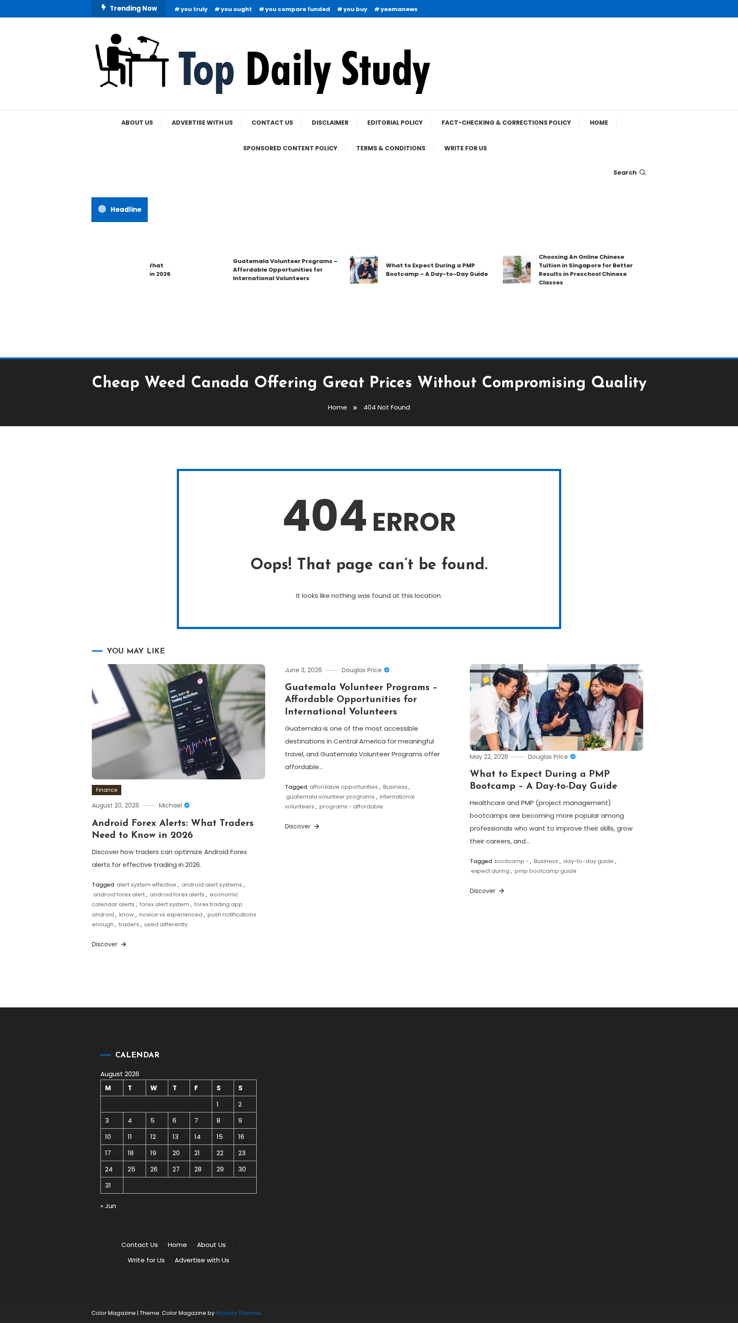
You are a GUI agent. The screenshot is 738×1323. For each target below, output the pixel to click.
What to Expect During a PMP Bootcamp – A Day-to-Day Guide (423, 269)
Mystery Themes (238, 1313)
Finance (106, 789)
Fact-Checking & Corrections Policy (506, 122)
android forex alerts (177, 894)
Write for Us (465, 148)
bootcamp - (512, 861)
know (126, 914)
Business (395, 787)
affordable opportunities (344, 787)
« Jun (108, 1205)
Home (599, 122)
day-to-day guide (588, 861)
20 (176, 1152)
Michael (170, 805)
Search (625, 172)
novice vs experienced (170, 914)
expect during (490, 871)
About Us (137, 122)
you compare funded (297, 9)
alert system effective (146, 885)
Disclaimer (330, 122)
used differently (165, 924)
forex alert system (164, 904)
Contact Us (272, 122)
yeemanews (399, 9)
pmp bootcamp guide (546, 871)
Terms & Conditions (390, 148)
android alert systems (212, 885)
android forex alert (119, 894)
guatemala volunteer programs (330, 797)
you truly (194, 9)
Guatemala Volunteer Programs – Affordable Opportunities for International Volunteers (271, 269)
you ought (236, 9)
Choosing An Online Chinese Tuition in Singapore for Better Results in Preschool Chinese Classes (572, 270)
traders (129, 924)
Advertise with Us (202, 122)
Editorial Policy (395, 122)
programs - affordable (351, 806)
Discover (105, 944)
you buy (355, 9)
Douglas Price (362, 670)
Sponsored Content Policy (290, 148)
